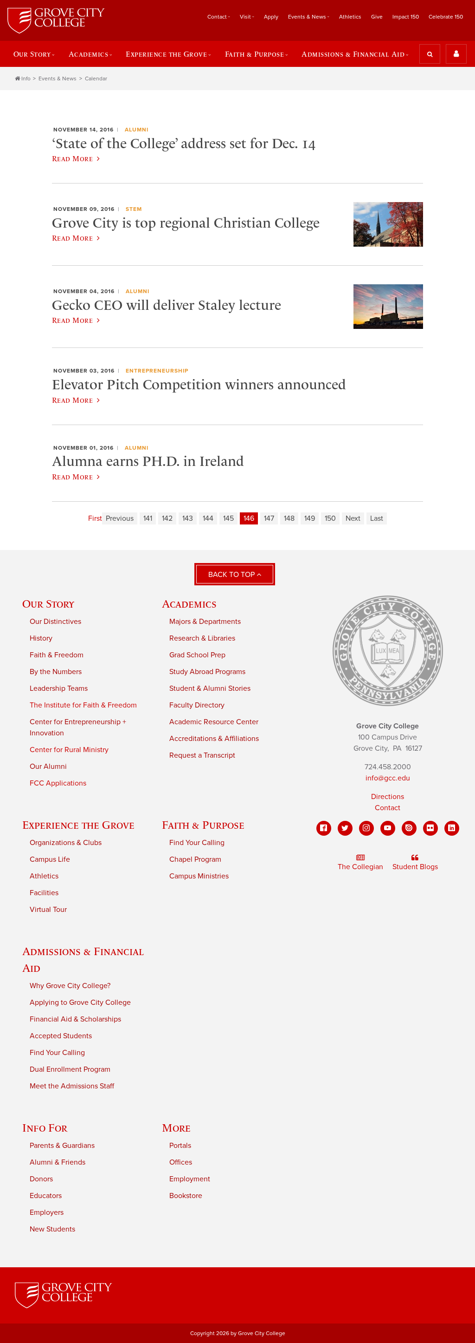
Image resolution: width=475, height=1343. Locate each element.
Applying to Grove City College (80, 1002)
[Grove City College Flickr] (430, 828)
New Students (52, 1229)
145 (228, 518)
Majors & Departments (205, 621)
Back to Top (232, 574)
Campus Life (50, 859)
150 (330, 518)
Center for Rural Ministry (69, 749)
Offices (180, 1162)
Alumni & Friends (57, 1162)
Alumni (136, 129)
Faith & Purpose (203, 825)
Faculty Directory (197, 705)
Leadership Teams (59, 688)
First (95, 518)
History (41, 638)
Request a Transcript (202, 755)
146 (249, 518)
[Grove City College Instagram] (366, 828)
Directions (387, 796)
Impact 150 (405, 16)
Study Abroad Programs (207, 671)
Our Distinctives (55, 621)
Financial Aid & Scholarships (75, 1019)
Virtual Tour (48, 909)
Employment (189, 1179)
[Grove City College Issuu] (409, 828)
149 (309, 518)
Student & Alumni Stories (209, 688)
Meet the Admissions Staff (72, 1086)
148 (289, 518)
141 (147, 518)
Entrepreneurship (157, 370)
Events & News (58, 78)
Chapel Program (195, 859)
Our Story (48, 603)
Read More (72, 158)
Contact (387, 807)
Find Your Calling (197, 842)
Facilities (44, 893)
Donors (41, 1179)
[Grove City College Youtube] (387, 828)
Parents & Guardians (62, 1145)
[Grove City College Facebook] (323, 828)
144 (208, 518)
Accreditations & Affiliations (214, 738)
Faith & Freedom (56, 655)
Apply (271, 16)
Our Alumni (48, 766)
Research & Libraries (202, 638)
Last (376, 518)
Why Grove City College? (70, 985)
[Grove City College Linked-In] (451, 828)
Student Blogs (415, 866)
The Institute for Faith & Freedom (83, 705)
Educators (46, 1195)
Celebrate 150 (446, 16)
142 (167, 518)
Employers (47, 1212)
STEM (134, 209)
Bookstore (185, 1195)
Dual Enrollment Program (70, 1069)
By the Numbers (56, 671)
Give (377, 16)
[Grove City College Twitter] (345, 828)
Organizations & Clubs (66, 842)
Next (353, 518)
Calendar (96, 78)
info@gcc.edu (388, 778)
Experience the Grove (78, 825)
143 (187, 518)
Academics (189, 603)
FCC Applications (58, 783)
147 (269, 518)
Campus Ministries (199, 876)
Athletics (350, 16)
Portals (180, 1145)
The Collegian (360, 866)
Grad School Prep (197, 655)
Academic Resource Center (213, 722)
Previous (120, 518)
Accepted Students (61, 1036)
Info (26, 78)
